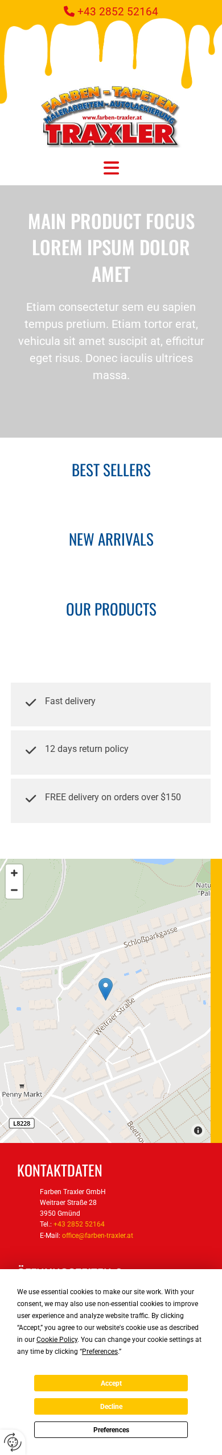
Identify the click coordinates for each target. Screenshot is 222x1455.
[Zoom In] (14, 873)
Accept (111, 1383)
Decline (111, 1407)
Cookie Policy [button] (56, 1340)
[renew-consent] (13, 1442)
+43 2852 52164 (117, 11)
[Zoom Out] (14, 890)
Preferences (111, 1430)
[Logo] (111, 117)
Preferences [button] (100, 1352)
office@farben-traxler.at (97, 1236)
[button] (111, 168)
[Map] (105, 1001)
